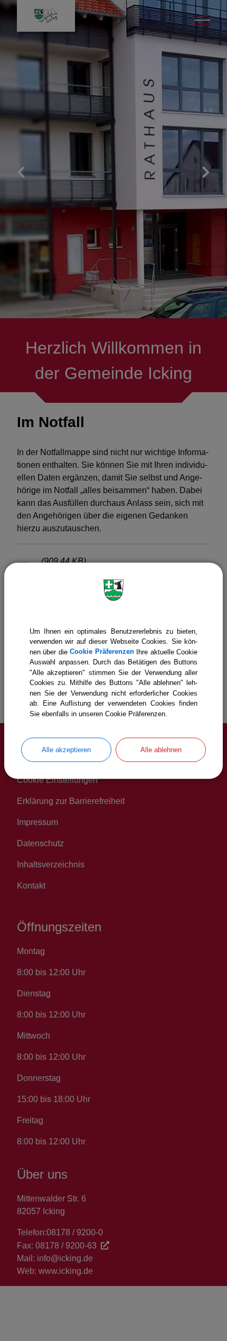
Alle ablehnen (161, 750)
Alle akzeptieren (66, 750)
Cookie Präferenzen (102, 651)
